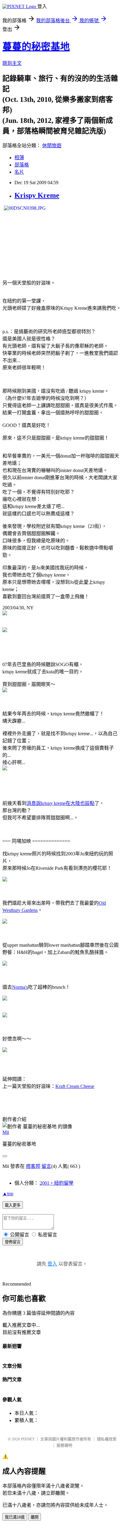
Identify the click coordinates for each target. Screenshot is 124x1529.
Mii (5, 1132)
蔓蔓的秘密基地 (36, 46)
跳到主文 (12, 63)
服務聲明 (64, 1445)
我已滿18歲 (15, 1517)
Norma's (20, 987)
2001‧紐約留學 (56, 1183)
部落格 (21, 164)
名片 (19, 172)
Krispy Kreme (36, 195)
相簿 (19, 157)
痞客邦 (33, 1166)
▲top (7, 1193)
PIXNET (28, 1439)
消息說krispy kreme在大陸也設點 (60, 803)
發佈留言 (12, 1242)
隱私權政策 (106, 1439)
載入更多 (12, 1205)
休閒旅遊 (51, 145)
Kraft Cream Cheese (74, 1086)
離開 (35, 1517)
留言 (46, 1166)
